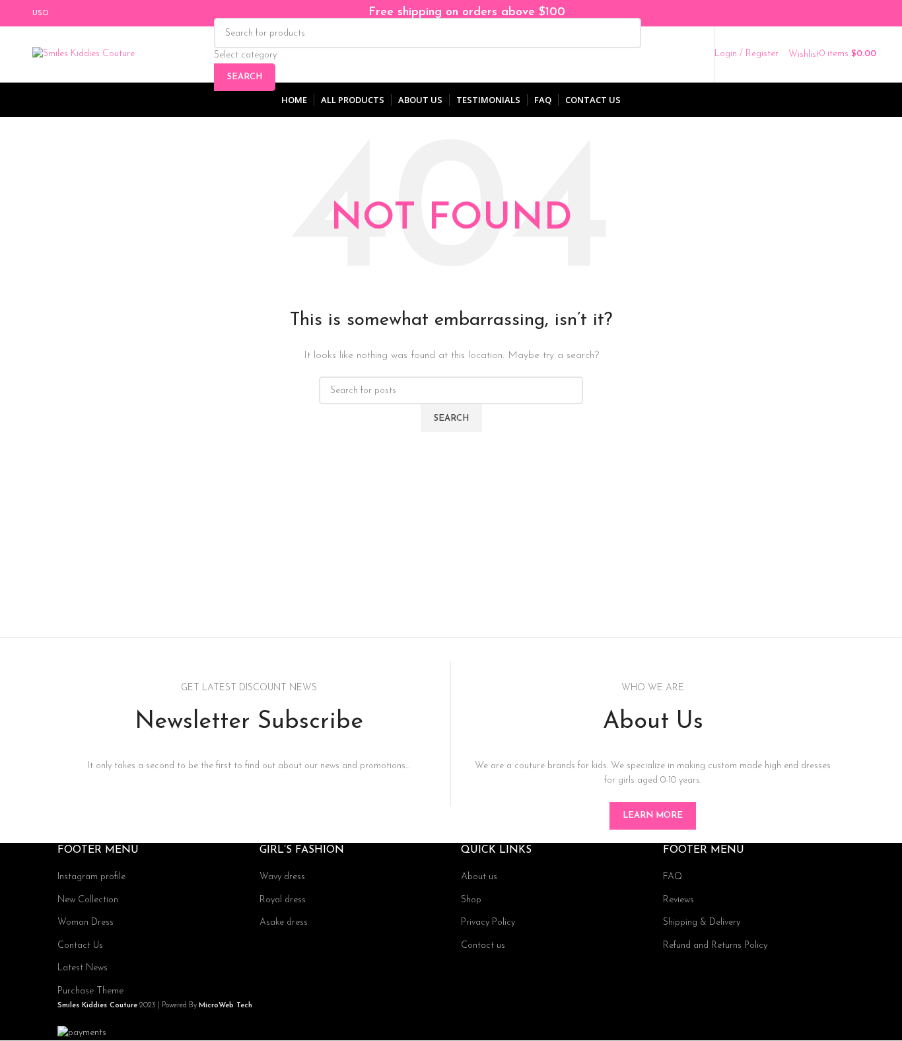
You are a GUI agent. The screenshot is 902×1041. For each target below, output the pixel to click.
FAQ (672, 877)
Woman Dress (85, 922)
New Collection (87, 900)
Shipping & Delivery (701, 922)
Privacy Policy (488, 922)
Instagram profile (91, 877)
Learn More (653, 815)
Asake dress (284, 922)
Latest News (82, 968)
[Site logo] (83, 54)
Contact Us (80, 946)
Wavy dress (282, 877)
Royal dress (283, 900)
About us (479, 877)
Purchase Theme (90, 991)
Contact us (483, 946)
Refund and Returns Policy (715, 946)
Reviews (678, 900)
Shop (471, 900)
